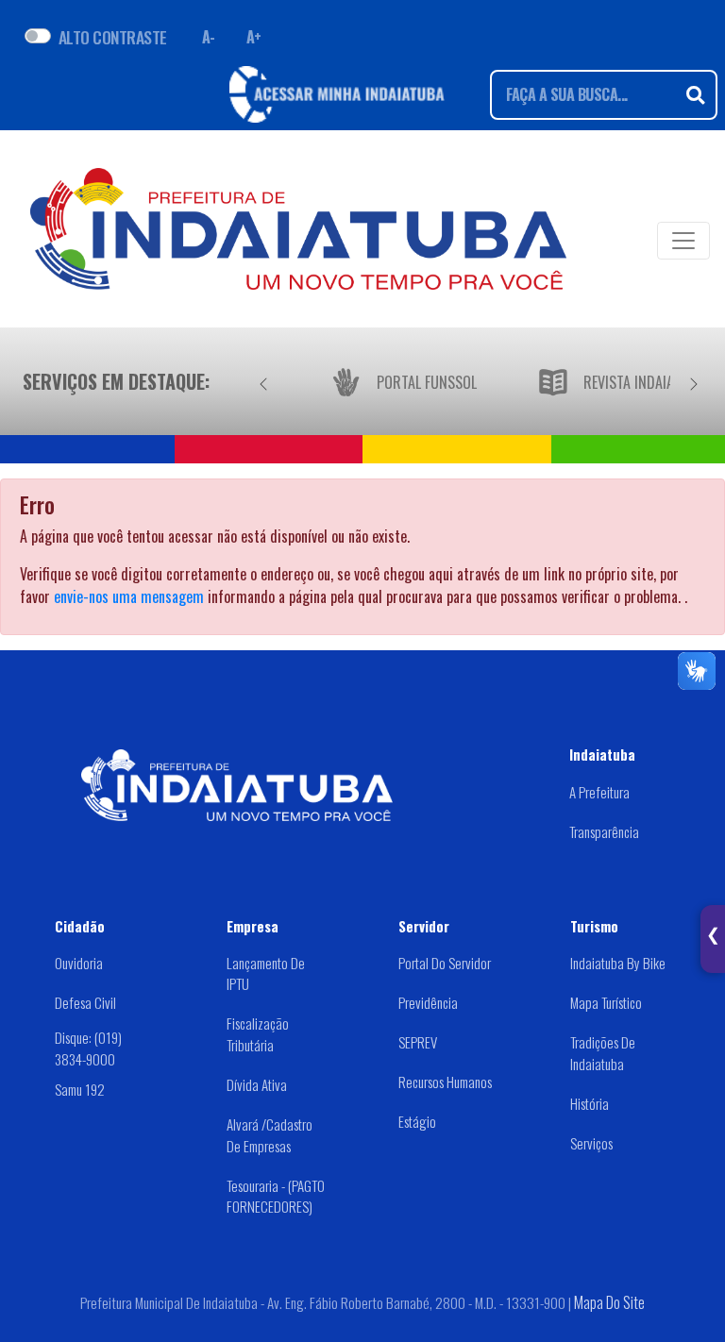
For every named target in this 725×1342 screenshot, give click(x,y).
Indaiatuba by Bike (618, 962)
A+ (253, 36)
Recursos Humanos (445, 1081)
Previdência (428, 1002)
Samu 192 (80, 1089)
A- (208, 36)
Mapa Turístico (606, 1002)
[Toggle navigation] (683, 241)
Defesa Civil (85, 1002)
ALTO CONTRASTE (113, 37)
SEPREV (417, 1042)
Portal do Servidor (444, 962)
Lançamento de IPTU (266, 973)
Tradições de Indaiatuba (602, 1053)
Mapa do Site (609, 1302)
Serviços (591, 1142)
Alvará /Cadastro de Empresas (269, 1135)
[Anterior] (263, 381)
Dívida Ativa (257, 1084)
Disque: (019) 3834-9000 (88, 1048)
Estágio (417, 1121)
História (589, 1103)
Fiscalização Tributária (258, 1034)
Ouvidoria (79, 962)
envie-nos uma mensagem (129, 596)
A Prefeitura (599, 791)
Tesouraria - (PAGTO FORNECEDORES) (276, 1196)
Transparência (604, 831)
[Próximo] (693, 381)
